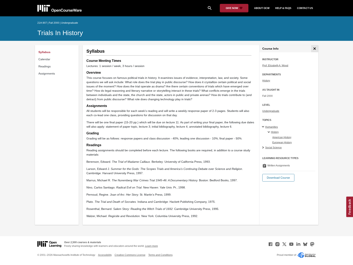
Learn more (151, 246)
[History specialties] (269, 132)
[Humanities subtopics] (263, 127)
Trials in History (60, 33)
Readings (44, 66)
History (266, 80)
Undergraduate (270, 111)
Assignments (46, 73)
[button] (278, 177)
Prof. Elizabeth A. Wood (275, 65)
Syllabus (44, 52)
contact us (305, 8)
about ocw (261, 8)
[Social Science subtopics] (263, 147)
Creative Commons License (130, 255)
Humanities (271, 127)
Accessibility (105, 255)
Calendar (44, 59)
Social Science (273, 147)
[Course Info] (314, 48)
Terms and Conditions (160, 255)
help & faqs (283, 8)
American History (281, 137)
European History (282, 142)
